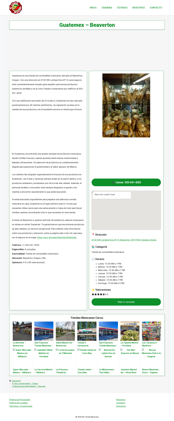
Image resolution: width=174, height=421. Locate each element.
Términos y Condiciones (20, 406)
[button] (126, 182)
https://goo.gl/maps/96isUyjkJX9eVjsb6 (56, 237)
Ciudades (107, 7)
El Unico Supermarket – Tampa (25, 384)
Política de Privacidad (19, 399)
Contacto (156, 7)
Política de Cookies (18, 403)
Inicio (93, 7)
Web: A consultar (126, 302)
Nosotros (138, 7)
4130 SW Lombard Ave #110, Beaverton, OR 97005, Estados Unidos (124, 240)
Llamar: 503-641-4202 (128, 182)
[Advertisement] (85, 52)
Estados (122, 7)
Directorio (121, 406)
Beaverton (16, 381)
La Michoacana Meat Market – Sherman (28, 386)
